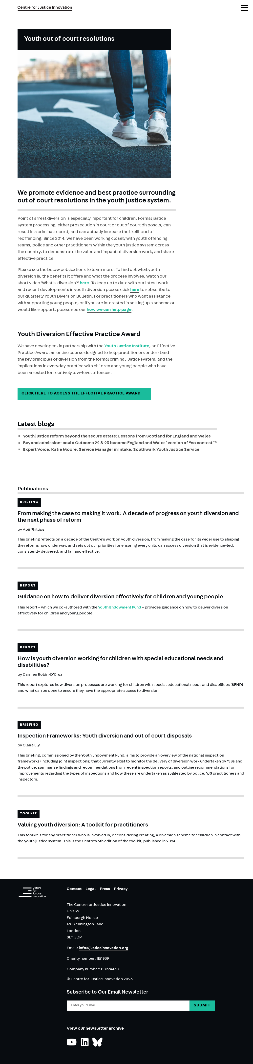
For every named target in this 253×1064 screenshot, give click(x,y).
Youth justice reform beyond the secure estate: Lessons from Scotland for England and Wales (117, 436)
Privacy (121, 889)
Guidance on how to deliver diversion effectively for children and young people (120, 597)
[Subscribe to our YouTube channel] (72, 1044)
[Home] (32, 892)
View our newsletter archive (95, 1029)
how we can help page (109, 310)
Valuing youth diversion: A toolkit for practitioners (83, 825)
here (84, 283)
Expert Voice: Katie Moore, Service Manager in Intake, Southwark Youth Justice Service (111, 450)
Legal (90, 889)
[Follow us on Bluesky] (97, 1044)
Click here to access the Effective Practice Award (84, 394)
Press (105, 889)
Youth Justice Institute (126, 346)
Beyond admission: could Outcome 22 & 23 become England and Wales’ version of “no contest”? (120, 443)
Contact (74, 889)
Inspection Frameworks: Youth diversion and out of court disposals (105, 736)
